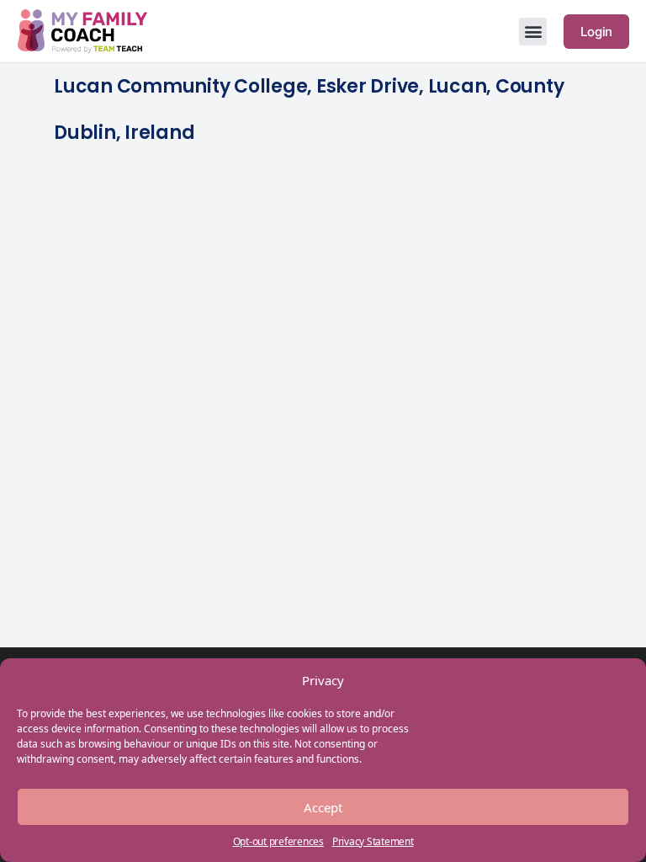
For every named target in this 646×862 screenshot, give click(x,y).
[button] (533, 31)
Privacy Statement (373, 841)
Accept (323, 807)
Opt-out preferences (278, 841)
